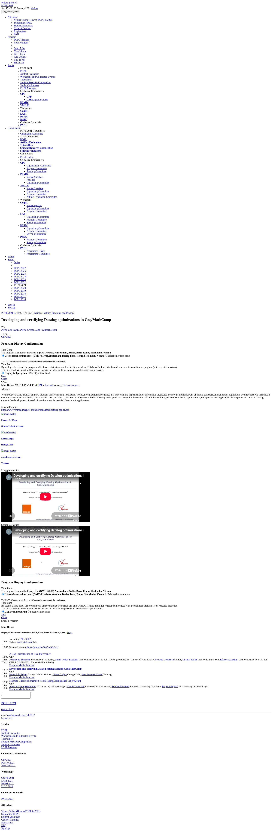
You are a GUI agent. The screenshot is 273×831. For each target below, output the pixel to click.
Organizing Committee (31, 133)
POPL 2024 (20, 276)
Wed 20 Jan (20, 56)
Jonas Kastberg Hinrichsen (22, 686)
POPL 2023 (20, 279)
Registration (20, 31)
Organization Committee (39, 165)
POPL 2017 (20, 296)
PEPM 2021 (7, 783)
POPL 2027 (20, 268)
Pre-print (13, 665)
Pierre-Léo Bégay (10, 329)
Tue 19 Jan (19, 54)
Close (4, 378)
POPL (23, 71)
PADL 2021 (7, 798)
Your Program (21, 42)
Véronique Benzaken (19, 659)
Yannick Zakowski (71, 385)
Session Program (9, 620)
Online (34, 8)
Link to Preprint (9, 407)
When (4, 382)
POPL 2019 (20, 290)
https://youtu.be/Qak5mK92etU (42, 647)
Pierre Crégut (27, 329)
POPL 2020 (20, 288)
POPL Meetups (28, 88)
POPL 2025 (20, 273)
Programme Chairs (36, 251)
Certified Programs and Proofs (57, 313)
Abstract (5, 389)
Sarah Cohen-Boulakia (66, 659)
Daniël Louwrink (76, 686)
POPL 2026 (20, 271)
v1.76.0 (30, 715)
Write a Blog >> (9, 2)
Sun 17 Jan (19, 48)
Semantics (50, 385)
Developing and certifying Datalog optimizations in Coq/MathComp (45, 668)
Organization (14, 128)
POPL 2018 (20, 293)
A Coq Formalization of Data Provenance (30, 654)
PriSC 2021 (7, 786)
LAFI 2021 (7, 780)
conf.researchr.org (16, 715)
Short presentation (10, 525)
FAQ (16, 34)
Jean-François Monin (46, 329)
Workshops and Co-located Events (37, 76)
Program (12, 37)
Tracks (11, 65)
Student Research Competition (35, 82)
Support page (7, 718)
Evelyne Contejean (164, 659)
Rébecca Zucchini (229, 659)
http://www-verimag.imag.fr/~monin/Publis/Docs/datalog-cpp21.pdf (35, 409)
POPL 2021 (7, 313)
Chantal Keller (189, 659)
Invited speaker (34, 205)
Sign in (11, 304)
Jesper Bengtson (170, 686)
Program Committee (37, 168)
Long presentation (10, 470)
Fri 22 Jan (19, 62)
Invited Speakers (35, 177)
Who (3, 327)
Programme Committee (38, 253)
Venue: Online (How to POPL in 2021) (33, 19)
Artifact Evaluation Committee (42, 197)
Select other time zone (119, 355)
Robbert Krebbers (120, 686)
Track (4, 334)
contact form (7, 709)
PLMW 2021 (8, 762)
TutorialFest (26, 79)
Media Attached (26, 665)
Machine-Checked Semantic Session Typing (45, 680)
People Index (26, 157)
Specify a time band (40, 373)
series (17, 313)
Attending (13, 17)
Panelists (31, 179)
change (69, 633)
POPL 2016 (20, 299)
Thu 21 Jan (19, 59)
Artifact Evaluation (29, 74)
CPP (39, 385)
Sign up (11, 307)
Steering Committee (36, 171)
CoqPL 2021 (7, 777)
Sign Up (5, 828)
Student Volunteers (23, 25)
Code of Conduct (22, 28)
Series (17, 262)
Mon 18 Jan (20, 51)
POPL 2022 (20, 282)
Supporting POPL (23, 22)
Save (3, 376)
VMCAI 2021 (8, 765)
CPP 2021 (6, 336)
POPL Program (21, 39)
